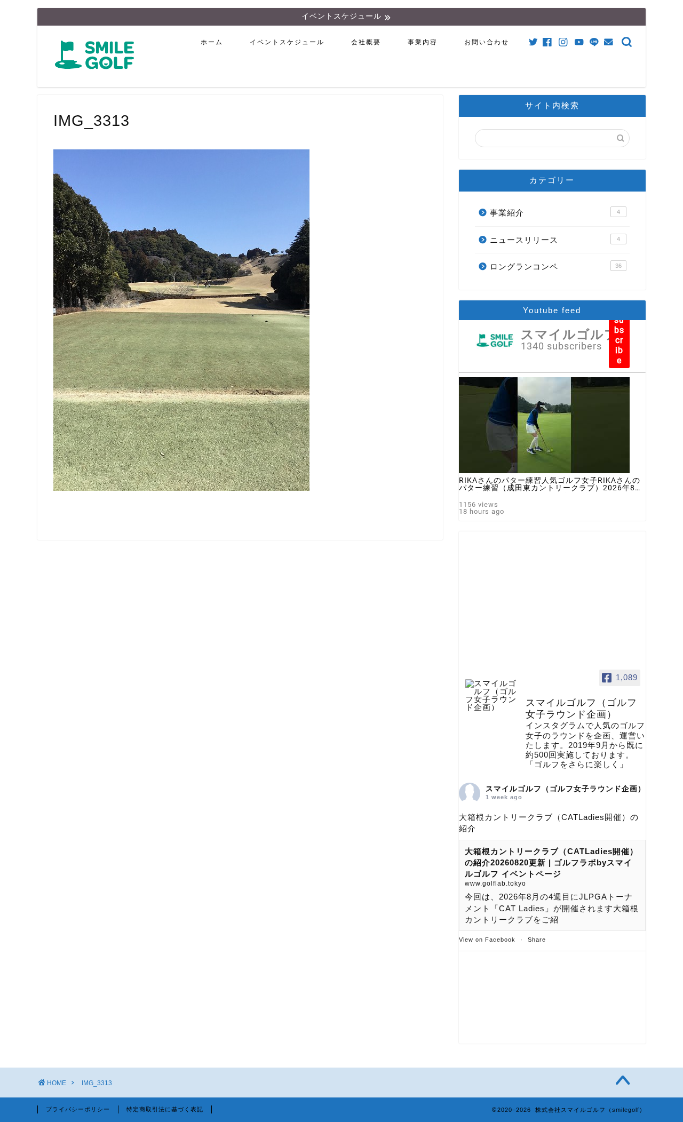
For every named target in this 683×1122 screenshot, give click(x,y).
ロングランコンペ (556, 266)
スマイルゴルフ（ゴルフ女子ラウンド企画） (566, 788)
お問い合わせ (486, 42)
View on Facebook (487, 939)
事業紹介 (555, 212)
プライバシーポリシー (78, 1109)
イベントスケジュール (287, 42)
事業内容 (423, 42)
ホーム (212, 42)
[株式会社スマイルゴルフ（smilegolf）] (96, 75)
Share (537, 939)
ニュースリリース (555, 239)
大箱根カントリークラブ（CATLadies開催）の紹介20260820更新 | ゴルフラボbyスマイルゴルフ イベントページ (551, 863)
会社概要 (366, 42)
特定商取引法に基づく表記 (164, 1109)
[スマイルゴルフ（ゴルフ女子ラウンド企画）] (491, 695)
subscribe (619, 340)
